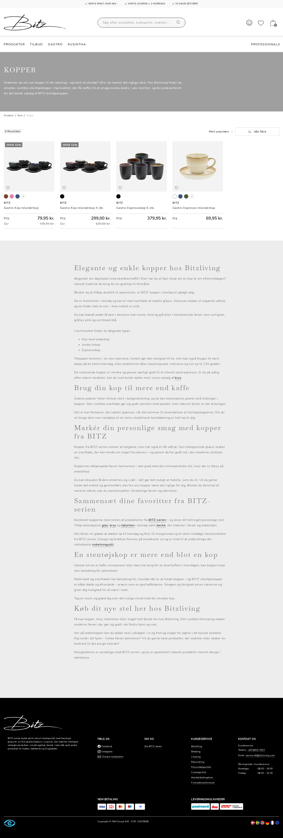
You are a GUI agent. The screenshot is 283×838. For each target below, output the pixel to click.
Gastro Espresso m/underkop (193, 208)
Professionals (265, 44)
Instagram (106, 751)
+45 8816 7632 (256, 750)
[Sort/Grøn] (23, 196)
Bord (20, 116)
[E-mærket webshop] (9, 823)
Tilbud (36, 44)
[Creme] (174, 196)
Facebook (106, 746)
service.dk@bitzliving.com (260, 755)
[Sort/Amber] (6, 196)
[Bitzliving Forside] (35, 22)
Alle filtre (259, 131)
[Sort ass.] (62, 196)
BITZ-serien (157, 520)
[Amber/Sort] (192, 196)
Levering (196, 756)
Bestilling (196, 746)
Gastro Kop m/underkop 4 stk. (82, 208)
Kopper (30, 116)
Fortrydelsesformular (203, 782)
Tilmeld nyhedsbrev (112, 756)
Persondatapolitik (201, 767)
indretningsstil (103, 544)
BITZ (7, 202)
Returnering (197, 761)
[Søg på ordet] (178, 22)
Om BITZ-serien (153, 746)
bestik (161, 525)
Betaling (196, 751)
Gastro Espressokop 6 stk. (135, 208)
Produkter (14, 44)
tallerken (128, 525)
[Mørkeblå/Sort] (180, 196)
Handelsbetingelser (202, 777)
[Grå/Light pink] (12, 196)
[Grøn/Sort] (186, 196)
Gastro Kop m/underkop (21, 208)
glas (105, 525)
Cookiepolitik (198, 772)
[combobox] (142, 22)
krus (178, 378)
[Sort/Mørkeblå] (17, 196)
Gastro (55, 44)
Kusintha (77, 44)
